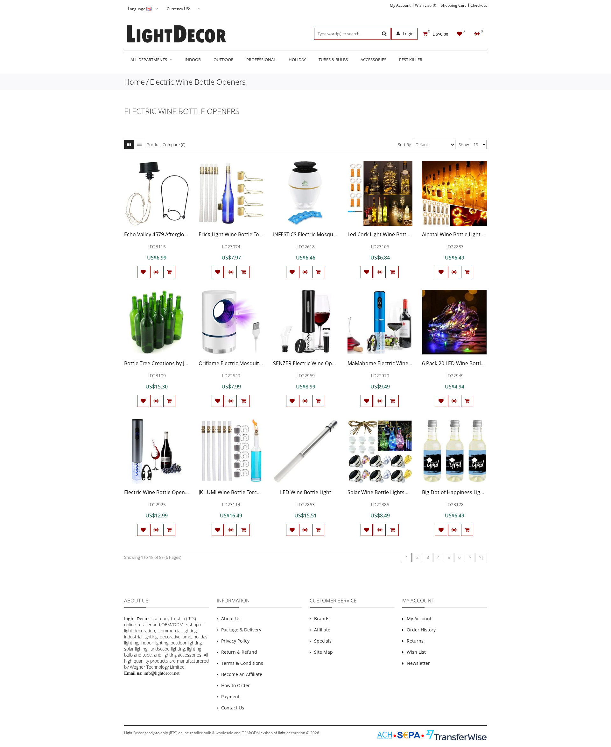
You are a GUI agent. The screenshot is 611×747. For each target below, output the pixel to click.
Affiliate (322, 630)
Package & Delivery (241, 630)
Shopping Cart (453, 5)
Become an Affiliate (241, 674)
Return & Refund (239, 652)
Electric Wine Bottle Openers (198, 81)
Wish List (416, 652)
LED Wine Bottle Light (305, 492)
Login (407, 33)
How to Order (235, 685)
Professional (261, 59)
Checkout (478, 5)
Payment (230, 697)
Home (134, 81)
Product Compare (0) (166, 144)
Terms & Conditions (242, 663)
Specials (323, 641)
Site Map (323, 652)
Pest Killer (410, 59)
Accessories (373, 59)
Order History (421, 630)
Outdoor (224, 59)
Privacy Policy (235, 641)
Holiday (297, 59)
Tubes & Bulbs (333, 59)
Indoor (193, 59)
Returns (415, 641)
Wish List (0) (425, 5)
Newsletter (418, 663)
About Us (231, 618)
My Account (400, 5)
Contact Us (232, 708)
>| (481, 557)
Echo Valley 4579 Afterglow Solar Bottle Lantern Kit (184, 234)
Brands (321, 618)
